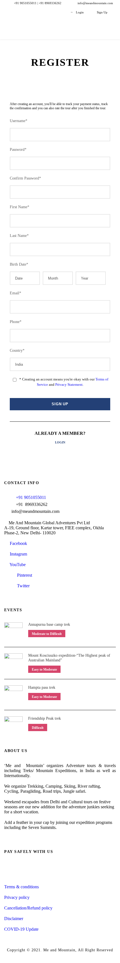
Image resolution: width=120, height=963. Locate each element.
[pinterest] (33, 12)
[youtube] (52, 12)
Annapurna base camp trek (49, 624)
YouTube (17, 564)
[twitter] (42, 12)
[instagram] (61, 12)
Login (60, 442)
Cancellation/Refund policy (28, 908)
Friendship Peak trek (44, 718)
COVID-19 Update (21, 929)
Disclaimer (13, 918)
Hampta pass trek (41, 687)
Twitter (23, 585)
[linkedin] (23, 12)
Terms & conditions (21, 886)
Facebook (17, 543)
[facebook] (14, 12)
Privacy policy (17, 897)
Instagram (17, 554)
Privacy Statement (69, 384)
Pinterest (24, 575)
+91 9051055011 (31, 497)
